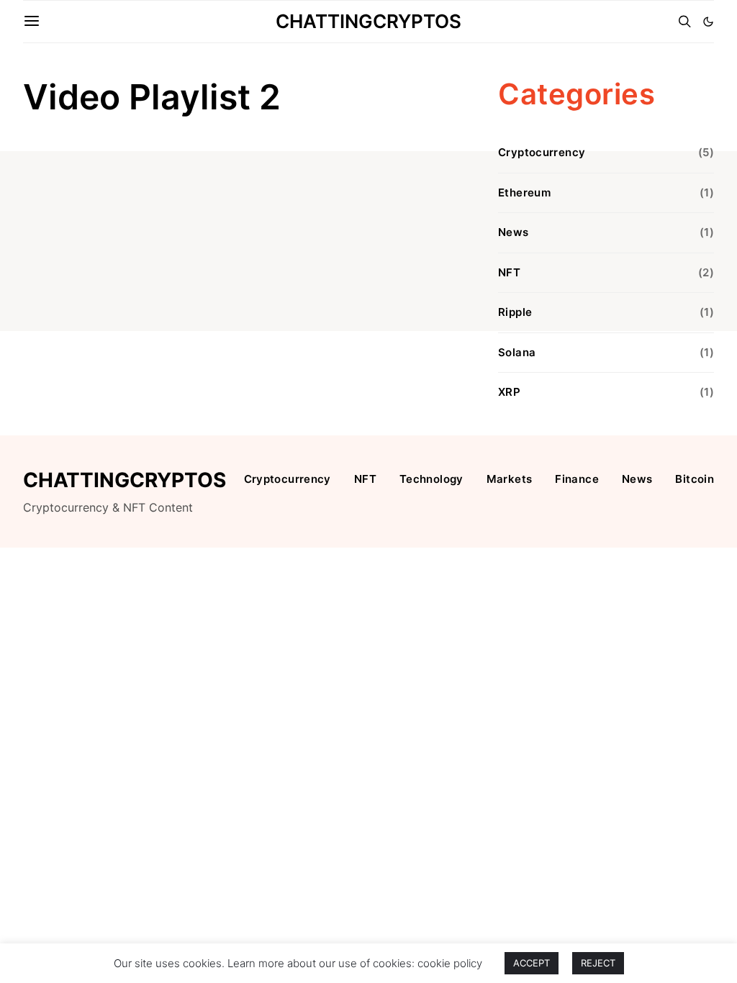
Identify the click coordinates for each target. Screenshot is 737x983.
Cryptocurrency (541, 152)
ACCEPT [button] (531, 963)
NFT (509, 272)
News (513, 232)
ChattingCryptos (368, 21)
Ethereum (524, 192)
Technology (431, 479)
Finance (577, 479)
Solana (516, 352)
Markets (510, 479)
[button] (708, 21)
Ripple (515, 312)
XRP (509, 392)
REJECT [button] (598, 963)
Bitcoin (694, 479)
